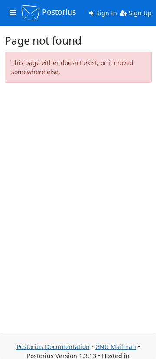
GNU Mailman (115, 347)
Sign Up (139, 13)
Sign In (105, 13)
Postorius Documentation (53, 347)
